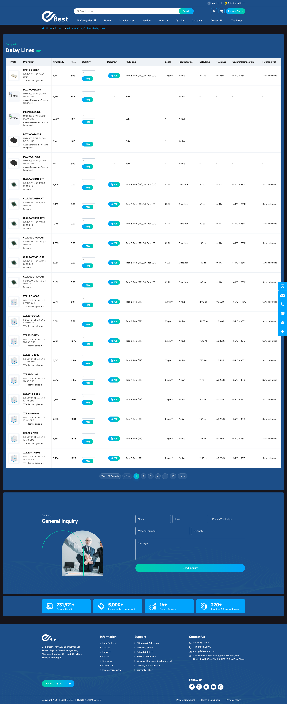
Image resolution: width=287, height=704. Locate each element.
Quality (180, 20)
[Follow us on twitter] (206, 687)
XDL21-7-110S (30, 374)
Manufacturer (126, 20)
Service (146, 20)
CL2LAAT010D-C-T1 (33, 237)
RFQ (88, 78)
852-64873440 (201, 642)
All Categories (84, 20)
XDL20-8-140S (31, 413)
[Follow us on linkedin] (213, 687)
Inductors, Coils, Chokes (79, 28)
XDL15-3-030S (31, 296)
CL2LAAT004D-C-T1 (34, 179)
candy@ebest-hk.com (204, 651)
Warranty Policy (145, 669)
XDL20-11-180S (31, 452)
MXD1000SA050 (32, 89)
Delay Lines (99, 28)
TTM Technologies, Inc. (33, 80)
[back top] (282, 331)
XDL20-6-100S (31, 354)
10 (173, 476)
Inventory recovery (111, 669)
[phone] (282, 304)
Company (197, 20)
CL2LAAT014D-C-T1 (33, 257)
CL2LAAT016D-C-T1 (33, 276)
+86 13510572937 (202, 647)
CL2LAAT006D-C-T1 (34, 198)
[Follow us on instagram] (220, 687)
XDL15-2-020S (31, 70)
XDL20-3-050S (31, 315)
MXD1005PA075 (32, 156)
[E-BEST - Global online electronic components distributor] (50, 637)
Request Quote (235, 11)
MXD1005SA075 (32, 112)
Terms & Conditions (210, 699)
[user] (282, 322)
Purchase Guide (145, 647)
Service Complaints (146, 656)
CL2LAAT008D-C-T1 (34, 218)
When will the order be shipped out (154, 661)
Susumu (27, 189)
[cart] (282, 313)
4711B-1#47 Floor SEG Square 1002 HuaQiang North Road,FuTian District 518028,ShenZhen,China (219, 657)
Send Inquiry (190, 568)
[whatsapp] (282, 286)
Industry (163, 20)
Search (186, 11)
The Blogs (236, 20)
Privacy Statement (185, 699)
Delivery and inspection (148, 665)
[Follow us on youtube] (199, 687)
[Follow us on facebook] (192, 687)
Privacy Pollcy (233, 699)
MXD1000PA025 (32, 134)
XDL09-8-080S (31, 394)
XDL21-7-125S (30, 433)
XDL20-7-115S (31, 335)
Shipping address (236, 3)
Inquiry (215, 3)
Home (107, 20)
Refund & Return (145, 652)
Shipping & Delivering (148, 643)
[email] (282, 295)
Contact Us (217, 20)
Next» (182, 476)
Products (59, 28)
